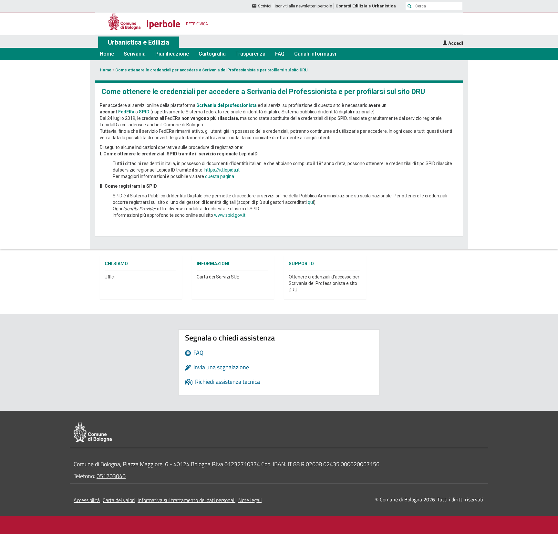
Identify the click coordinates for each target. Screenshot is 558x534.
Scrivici (264, 6)
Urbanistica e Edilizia (138, 42)
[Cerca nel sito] (409, 6)
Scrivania (135, 54)
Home (107, 54)
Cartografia (212, 54)
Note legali (250, 500)
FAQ (279, 54)
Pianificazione (172, 54)
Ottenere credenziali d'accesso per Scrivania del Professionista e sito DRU (324, 283)
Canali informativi (315, 54)
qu (310, 202)
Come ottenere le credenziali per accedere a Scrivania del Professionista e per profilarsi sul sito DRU (211, 70)
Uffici (110, 276)
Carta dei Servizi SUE (218, 276)
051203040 (111, 476)
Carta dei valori (119, 500)
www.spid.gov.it (229, 215)
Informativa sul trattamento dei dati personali (186, 500)
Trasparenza (250, 54)
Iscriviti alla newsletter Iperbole (303, 6)
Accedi (455, 43)
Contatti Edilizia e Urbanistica (366, 6)
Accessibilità (87, 500)
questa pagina (219, 176)
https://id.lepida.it (222, 170)
